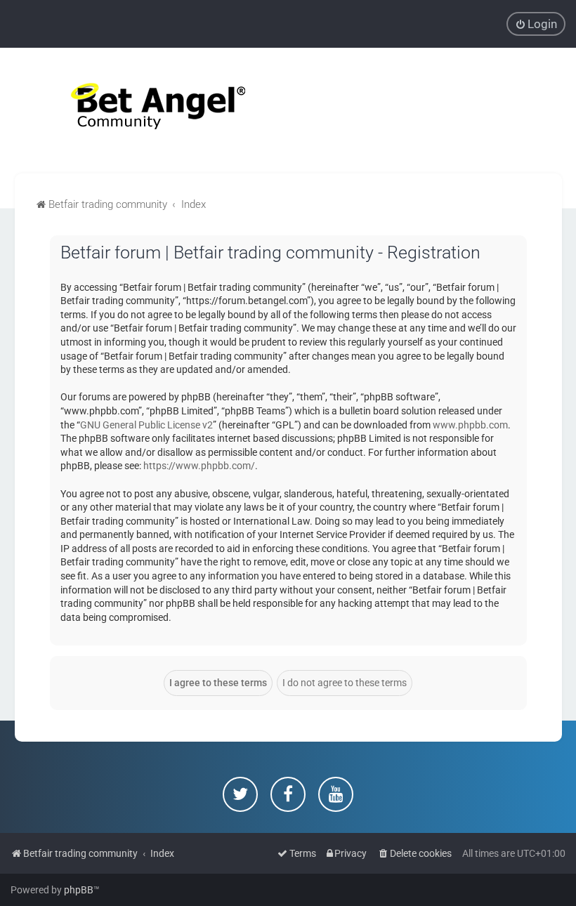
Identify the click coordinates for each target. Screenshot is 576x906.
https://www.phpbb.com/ (199, 465)
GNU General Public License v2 (146, 425)
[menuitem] (535, 24)
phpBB (78, 889)
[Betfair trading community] (140, 110)
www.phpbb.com (470, 425)
